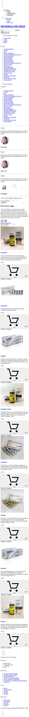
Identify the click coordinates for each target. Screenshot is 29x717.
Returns (6, 705)
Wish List (6, 702)
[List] (2, 221)
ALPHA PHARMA (9, 53)
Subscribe (3, 202)
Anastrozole (4, 252)
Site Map (6, 693)
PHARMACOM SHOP (13, 26)
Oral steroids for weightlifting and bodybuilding (15, 680)
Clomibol (3, 356)
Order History (7, 701)
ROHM (6, 74)
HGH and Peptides (8, 60)
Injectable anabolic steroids (10, 675)
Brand (5, 42)
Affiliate (6, 691)
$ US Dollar (10, 15)
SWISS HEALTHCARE (10, 78)
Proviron (3, 621)
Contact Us (6, 682)
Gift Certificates (7, 689)
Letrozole (3, 515)
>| (4, 654)
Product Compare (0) (6, 223)
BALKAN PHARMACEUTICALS (13, 54)
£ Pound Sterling (11, 13)
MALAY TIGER (8, 64)
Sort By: (3, 224)
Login (8, 21)
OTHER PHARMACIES (10, 68)
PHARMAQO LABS (9, 71)
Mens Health (7, 66)
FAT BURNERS (8, 57)
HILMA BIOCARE (9, 61)
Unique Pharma (7, 80)
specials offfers (7, 38)
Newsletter (6, 704)
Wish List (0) (10, 22)
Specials (6, 692)
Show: (2, 225)
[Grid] (5, 221)
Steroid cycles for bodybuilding (11, 678)
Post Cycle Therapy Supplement (11, 679)
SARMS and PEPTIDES (10, 75)
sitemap (5, 41)
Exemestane (4, 462)
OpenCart (9, 708)
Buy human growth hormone (11, 673)
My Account (7, 700)
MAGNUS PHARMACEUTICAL (12, 63)
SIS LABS (6, 77)
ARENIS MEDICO (9, 49)
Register (9, 19)
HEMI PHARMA (8, 59)
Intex (5, 52)
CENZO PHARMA (9, 56)
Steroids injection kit (9, 676)
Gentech (6, 50)
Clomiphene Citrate (6, 409)
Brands (5, 688)
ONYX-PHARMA (8, 67)
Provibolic (3, 568)
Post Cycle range (8, 73)
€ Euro (8, 12)
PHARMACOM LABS (10, 70)
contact (5, 39)
